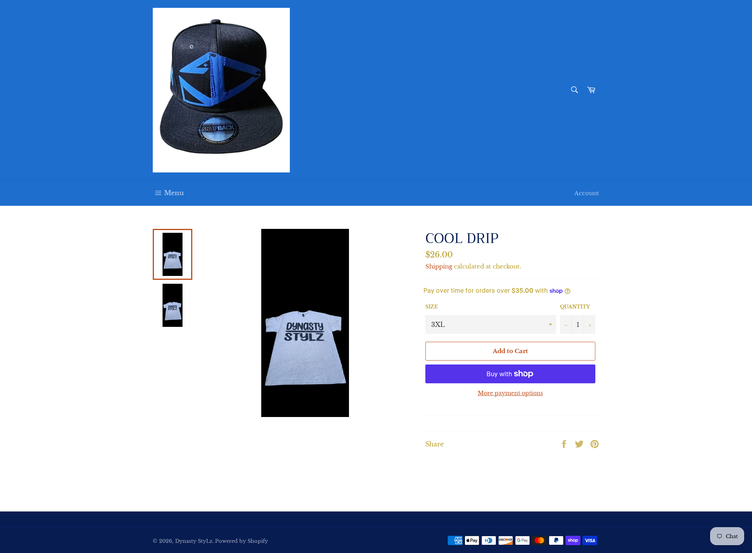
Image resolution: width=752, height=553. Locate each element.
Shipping (438, 266)
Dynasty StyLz (193, 541)
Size (431, 307)
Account (586, 193)
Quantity (575, 307)
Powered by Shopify (241, 541)
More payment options (510, 393)
